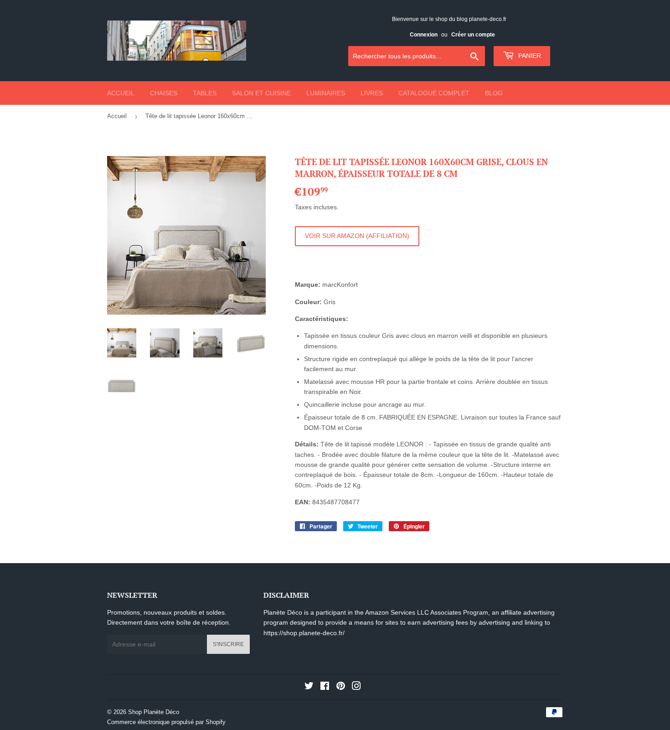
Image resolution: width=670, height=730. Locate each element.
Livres (372, 93)
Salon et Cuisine (261, 93)
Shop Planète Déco (153, 712)
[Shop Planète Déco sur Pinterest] (340, 687)
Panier (528, 55)
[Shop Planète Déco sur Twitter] (309, 687)
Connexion (424, 34)
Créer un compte (473, 34)
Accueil (120, 93)
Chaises (163, 93)
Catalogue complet (433, 93)
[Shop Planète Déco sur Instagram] (356, 687)
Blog (494, 93)
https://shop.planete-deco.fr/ (304, 633)
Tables (204, 93)
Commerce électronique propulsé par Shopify (166, 722)
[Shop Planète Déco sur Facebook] (325, 687)
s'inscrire (228, 644)
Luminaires (325, 93)
